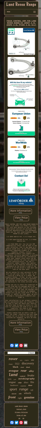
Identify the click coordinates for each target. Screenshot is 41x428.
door (30, 385)
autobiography (26, 379)
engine (27, 360)
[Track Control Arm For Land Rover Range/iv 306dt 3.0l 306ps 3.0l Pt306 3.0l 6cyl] (21, 41)
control (22, 376)
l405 (21, 360)
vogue (12, 382)
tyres (9, 379)
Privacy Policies (21, 412)
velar (20, 383)
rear (24, 370)
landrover (14, 385)
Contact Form (21, 409)
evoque (13, 370)
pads (15, 379)
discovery (28, 363)
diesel (28, 367)
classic (11, 364)
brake (30, 375)
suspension (23, 386)
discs (26, 382)
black (15, 367)
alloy (31, 371)
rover (13, 359)
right (20, 398)
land (13, 375)
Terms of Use (21, 415)
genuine (29, 397)
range (23, 389)
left (32, 390)
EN (19, 418)
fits (32, 382)
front (12, 397)
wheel (22, 367)
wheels (27, 393)
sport (13, 389)
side (20, 394)
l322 (17, 363)
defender (14, 394)
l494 (32, 360)
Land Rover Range (21, 406)
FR (23, 418)
